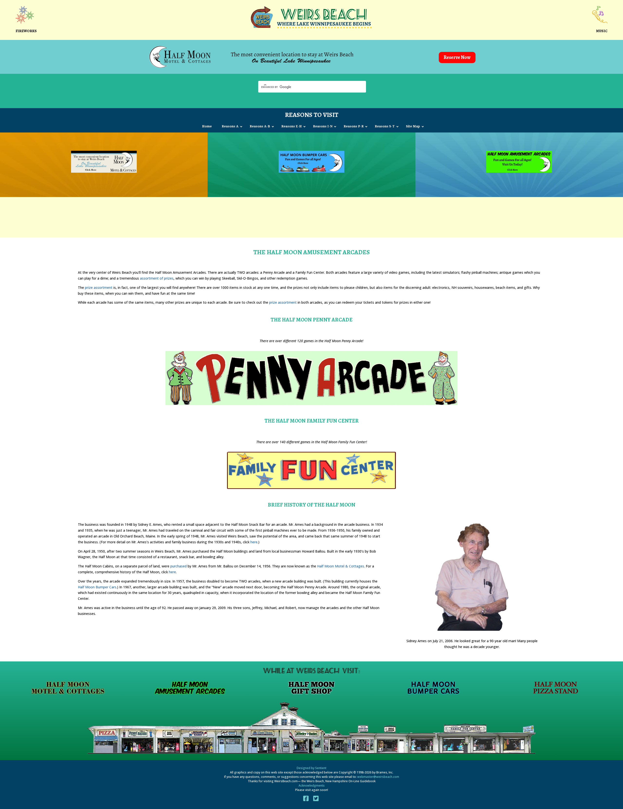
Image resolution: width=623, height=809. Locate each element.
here (253, 542)
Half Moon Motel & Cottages (340, 566)
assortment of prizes (157, 278)
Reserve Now (457, 57)
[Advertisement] (311, 216)
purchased (178, 566)
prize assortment (98, 287)
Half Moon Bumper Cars (97, 587)
